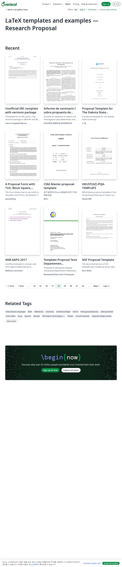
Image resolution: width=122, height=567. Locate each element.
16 (46, 286)
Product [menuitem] (45, 4)
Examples (92, 9)
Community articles (108, 9)
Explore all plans (71, 370)
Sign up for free (50, 370)
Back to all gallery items (17, 9)
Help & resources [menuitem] (89, 4)
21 (77, 286)
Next (96, 286)
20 (71, 286)
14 (34, 286)
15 (40, 286)
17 (52, 286)
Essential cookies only (92, 563)
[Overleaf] (9, 4)
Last (106, 286)
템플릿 (82, 9)
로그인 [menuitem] (116, 4)
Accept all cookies (111, 563)
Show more (11, 321)
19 (65, 286)
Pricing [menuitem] (76, 4)
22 (83, 286)
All (76, 9)
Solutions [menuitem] (57, 4)
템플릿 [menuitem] (68, 4)
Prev (21, 286)
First (10, 286)
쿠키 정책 (32, 564)
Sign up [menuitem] (106, 4)
